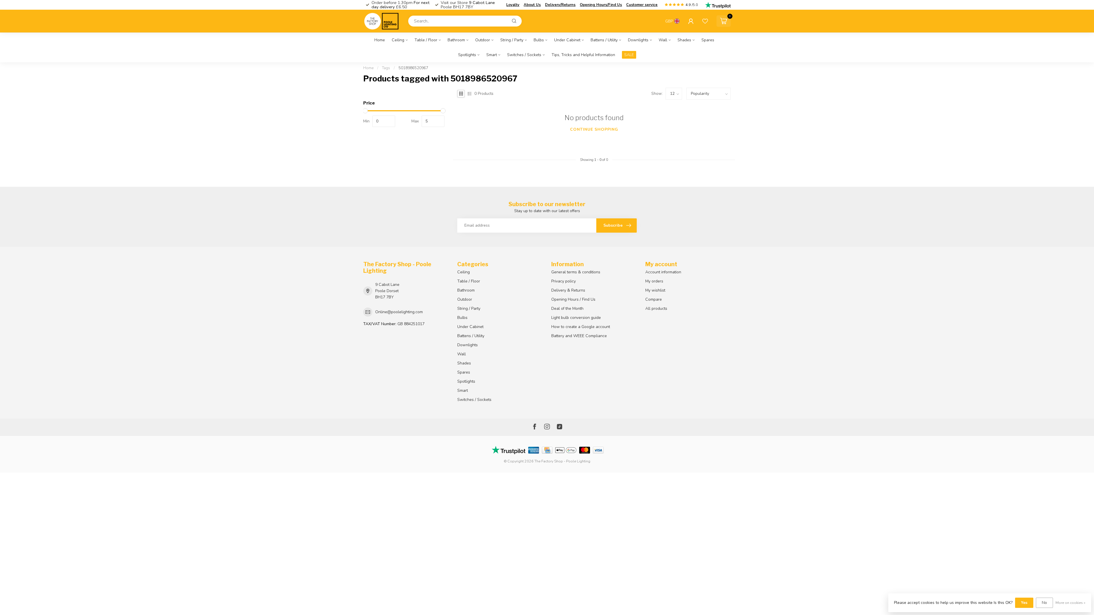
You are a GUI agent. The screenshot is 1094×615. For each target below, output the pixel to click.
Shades (684, 40)
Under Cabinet (567, 40)
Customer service (642, 4)
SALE (629, 55)
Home (379, 40)
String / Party (511, 40)
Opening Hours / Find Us (573, 299)
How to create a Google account (580, 326)
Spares (707, 40)
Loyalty (512, 4)
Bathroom (456, 40)
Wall (663, 40)
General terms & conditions (575, 272)
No (1044, 602)
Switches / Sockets (524, 55)
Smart (491, 55)
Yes (1024, 602)
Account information (663, 272)
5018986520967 (413, 68)
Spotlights (467, 55)
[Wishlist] (705, 21)
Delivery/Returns (560, 4)
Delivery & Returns (568, 290)
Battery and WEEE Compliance (579, 336)
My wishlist (655, 290)
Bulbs (539, 40)
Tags (386, 68)
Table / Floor (426, 40)
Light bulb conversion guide (576, 317)
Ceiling (398, 40)
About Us (532, 4)
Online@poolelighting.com (399, 312)
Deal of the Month (567, 308)
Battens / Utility (604, 40)
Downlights (638, 40)
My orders (654, 281)
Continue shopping (594, 129)
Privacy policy (563, 281)
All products (656, 308)
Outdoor (482, 40)
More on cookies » (1070, 602)
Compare (653, 299)
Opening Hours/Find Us (601, 4)
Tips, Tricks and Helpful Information (583, 55)
